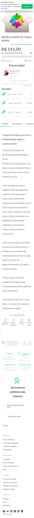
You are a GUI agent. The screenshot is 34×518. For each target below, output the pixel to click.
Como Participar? (17, 123)
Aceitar (27, 6)
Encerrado (8, 61)
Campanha (5, 123)
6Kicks (30, 61)
